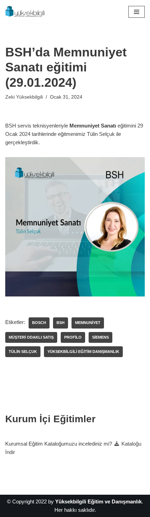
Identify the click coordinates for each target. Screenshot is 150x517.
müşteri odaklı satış (31, 337)
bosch (39, 323)
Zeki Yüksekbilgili (24, 97)
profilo (73, 337)
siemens (100, 337)
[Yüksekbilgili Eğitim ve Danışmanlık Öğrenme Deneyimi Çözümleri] (26, 12)
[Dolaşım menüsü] (136, 12)
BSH (61, 323)
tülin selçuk (23, 351)
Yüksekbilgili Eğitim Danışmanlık (83, 351)
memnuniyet (87, 323)
